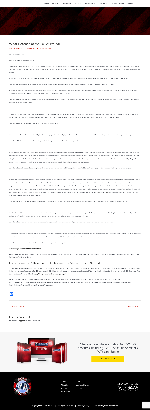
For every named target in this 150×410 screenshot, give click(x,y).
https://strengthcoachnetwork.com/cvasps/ (49, 274)
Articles (55, 3)
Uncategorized (29, 48)
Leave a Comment (16, 48)
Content (102, 3)
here (99, 192)
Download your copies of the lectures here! (25, 248)
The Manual (88, 3)
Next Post (133, 306)
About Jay (65, 385)
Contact (130, 3)
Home (46, 3)
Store (76, 3)
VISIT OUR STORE (108, 358)
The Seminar (66, 3)
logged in (22, 321)
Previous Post (18, 306)
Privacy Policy (83, 406)
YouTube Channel (117, 3)
